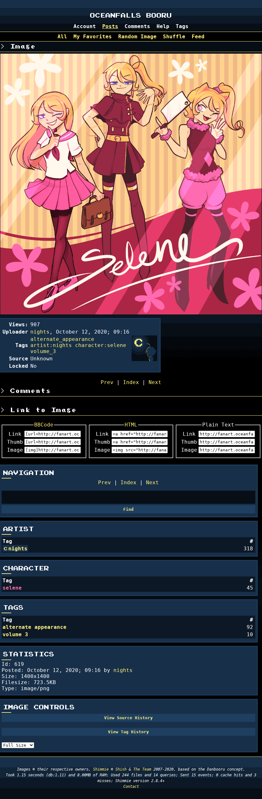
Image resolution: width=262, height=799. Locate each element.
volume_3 (43, 351)
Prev (104, 482)
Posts (110, 26)
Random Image (137, 37)
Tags (182, 26)
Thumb (15, 442)
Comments (137, 26)
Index (128, 482)
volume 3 (15, 634)
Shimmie (101, 769)
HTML (131, 425)
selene (12, 588)
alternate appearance (34, 627)
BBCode (43, 425)
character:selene (100, 345)
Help (163, 26)
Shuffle (174, 37)
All (62, 37)
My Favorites (92, 37)
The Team (142, 769)
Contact (131, 786)
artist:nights (51, 345)
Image (15, 450)
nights (17, 549)
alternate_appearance (62, 339)
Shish (121, 769)
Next (152, 482)
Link (15, 434)
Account (84, 26)
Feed (198, 37)
